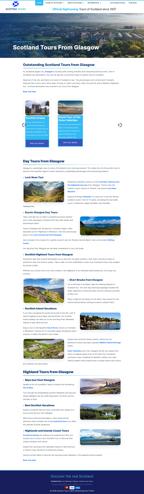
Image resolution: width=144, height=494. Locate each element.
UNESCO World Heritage (110, 343)
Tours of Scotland (53, 3)
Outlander (86, 197)
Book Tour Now (29, 92)
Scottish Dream (60, 421)
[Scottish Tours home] (16, 5)
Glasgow (49, 72)
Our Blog (133, 3)
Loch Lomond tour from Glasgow (47, 235)
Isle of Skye (28, 388)
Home (39, 3)
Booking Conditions (84, 484)
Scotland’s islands (31, 435)
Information (93, 3)
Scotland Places (117, 3)
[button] (24, 125)
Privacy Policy (57, 484)
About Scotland (75, 3)
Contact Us (69, 484)
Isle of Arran (52, 328)
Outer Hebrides (74, 351)
